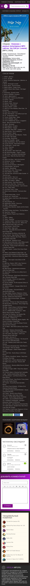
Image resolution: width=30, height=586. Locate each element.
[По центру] (19, 486)
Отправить (7, 506)
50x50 (7, 69)
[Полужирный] (4, 486)
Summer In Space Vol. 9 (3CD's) (14, 559)
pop (18, 67)
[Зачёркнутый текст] (13, 486)
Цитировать (10, 450)
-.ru (14, 567)
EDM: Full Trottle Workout (13, 550)
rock (3, 69)
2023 (14, 69)
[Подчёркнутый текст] (10, 486)
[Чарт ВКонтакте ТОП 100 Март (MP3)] (8, 423)
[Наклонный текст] (7, 486)
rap (21, 67)
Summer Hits (9, 542)
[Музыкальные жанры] (2, 6)
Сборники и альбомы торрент (11, 11)
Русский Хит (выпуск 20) (13, 521)
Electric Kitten (10, 529)
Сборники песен (20, 2)
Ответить (17, 450)
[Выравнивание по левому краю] (16, 486)
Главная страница (7, 2)
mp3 (11, 69)
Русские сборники (8, 55)
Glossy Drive (9, 546)
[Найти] (27, 6)
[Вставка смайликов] (25, 486)
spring (19, 69)
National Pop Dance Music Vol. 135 (15, 525)
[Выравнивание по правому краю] (22, 486)
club (7, 67)
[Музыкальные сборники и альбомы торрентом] (6, 6)
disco (15, 67)
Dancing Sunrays (10, 534)
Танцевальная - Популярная (16, 54)
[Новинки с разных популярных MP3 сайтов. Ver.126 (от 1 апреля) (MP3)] (21, 423)
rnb (24, 67)
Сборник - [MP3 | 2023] (14, 47)
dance (11, 67)
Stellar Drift (9, 538)
